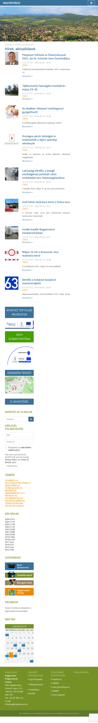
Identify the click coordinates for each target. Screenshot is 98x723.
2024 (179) (10, 524)
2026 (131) (10, 519)
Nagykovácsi (11, 2)
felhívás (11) (11, 480)
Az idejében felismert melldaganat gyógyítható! (43, 110)
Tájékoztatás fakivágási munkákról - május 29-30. (44, 87)
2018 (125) (10, 539)
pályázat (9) (11, 495)
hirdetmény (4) (12, 485)
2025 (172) (10, 521)
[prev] (6, 626)
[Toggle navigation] (91, 2)
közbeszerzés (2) (13, 488)
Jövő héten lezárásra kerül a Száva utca (46, 202)
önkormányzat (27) (14, 493)
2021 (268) (10, 532)
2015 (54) (9, 547)
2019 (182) (10, 537)
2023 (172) (10, 527)
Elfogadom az (19, 448)
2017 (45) (9, 542)
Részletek (27, 76)
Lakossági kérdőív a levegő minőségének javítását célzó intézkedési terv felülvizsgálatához (43, 174)
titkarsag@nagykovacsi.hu (16, 704)
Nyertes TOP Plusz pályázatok (19, 312)
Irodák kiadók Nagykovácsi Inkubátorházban (38, 231)
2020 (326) (10, 534)
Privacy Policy (11, 459)
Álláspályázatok (36, 684)
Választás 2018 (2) (14, 505)
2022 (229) (10, 529)
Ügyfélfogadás (35, 679)
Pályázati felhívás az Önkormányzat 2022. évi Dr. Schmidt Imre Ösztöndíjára (46, 57)
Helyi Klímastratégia (19, 336)
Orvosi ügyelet (58, 694)
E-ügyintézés (19, 401)
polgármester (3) (14, 498)
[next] (32, 626)
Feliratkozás (12, 465)
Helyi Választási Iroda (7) (18, 482)
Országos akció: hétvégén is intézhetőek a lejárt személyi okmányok (39, 139)
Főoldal (8, 44)
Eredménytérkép (19, 373)
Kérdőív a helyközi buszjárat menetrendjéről (39, 281)
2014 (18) (9, 549)
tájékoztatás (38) (14, 503)
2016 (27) (9, 544)
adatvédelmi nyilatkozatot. (19, 448)
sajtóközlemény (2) (15, 500)
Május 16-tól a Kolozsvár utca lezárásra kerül (40, 254)
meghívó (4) (10, 490)
